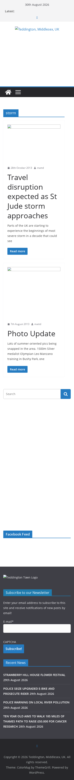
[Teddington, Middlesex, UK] (8, 92)
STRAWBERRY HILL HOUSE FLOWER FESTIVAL (34, 675)
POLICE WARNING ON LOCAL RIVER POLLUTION (36, 702)
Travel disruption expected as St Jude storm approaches (32, 196)
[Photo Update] (33, 293)
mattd (40, 168)
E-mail (8, 622)
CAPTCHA (9, 642)
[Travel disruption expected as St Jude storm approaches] (33, 144)
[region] (37, 433)
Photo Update (31, 333)
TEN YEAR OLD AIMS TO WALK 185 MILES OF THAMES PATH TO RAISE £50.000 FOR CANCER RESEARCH (35, 721)
